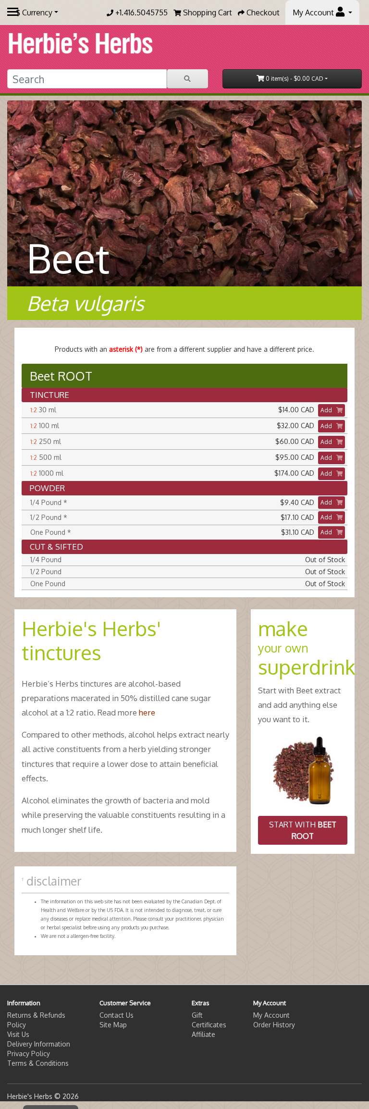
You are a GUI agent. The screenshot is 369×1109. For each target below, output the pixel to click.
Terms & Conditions (38, 1063)
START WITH (302, 830)
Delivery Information (38, 1044)
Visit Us (18, 1034)
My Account (271, 1015)
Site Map (113, 1025)
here (147, 712)
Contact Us (116, 1015)
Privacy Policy (28, 1053)
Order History (274, 1025)
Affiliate (203, 1034)
